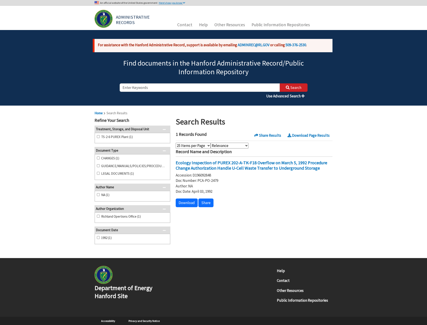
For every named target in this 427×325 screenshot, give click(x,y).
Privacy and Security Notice (144, 321)
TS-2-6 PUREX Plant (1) (117, 137)
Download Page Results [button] (310, 135)
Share (206, 202)
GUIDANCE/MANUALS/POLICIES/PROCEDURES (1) (134, 166)
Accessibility (108, 321)
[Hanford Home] (104, 274)
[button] (165, 120)
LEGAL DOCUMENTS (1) (117, 173)
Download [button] (187, 202)
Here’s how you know (171, 2)
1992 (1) (106, 238)
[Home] (104, 19)
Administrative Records (133, 19)
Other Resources (229, 24)
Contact (184, 24)
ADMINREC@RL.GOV (254, 44)
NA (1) (105, 195)
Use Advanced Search (283, 96)
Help (203, 24)
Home (99, 113)
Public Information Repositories (281, 24)
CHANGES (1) (110, 158)
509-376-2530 (296, 44)
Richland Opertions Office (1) (121, 216)
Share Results (269, 135)
